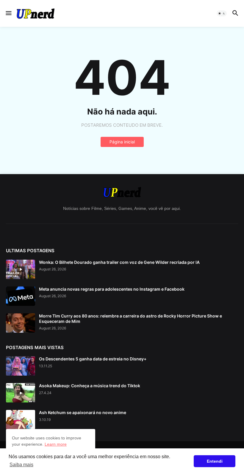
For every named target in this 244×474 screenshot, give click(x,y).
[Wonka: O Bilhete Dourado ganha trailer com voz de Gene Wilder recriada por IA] (20, 269)
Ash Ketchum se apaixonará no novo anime (82, 412)
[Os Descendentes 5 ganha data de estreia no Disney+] (20, 366)
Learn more (56, 444)
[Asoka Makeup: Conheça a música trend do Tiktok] (20, 392)
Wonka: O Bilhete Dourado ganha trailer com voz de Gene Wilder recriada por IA (119, 262)
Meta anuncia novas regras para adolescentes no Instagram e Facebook (111, 289)
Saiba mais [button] (21, 464)
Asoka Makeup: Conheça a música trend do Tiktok (89, 385)
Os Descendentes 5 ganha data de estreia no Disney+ (92, 358)
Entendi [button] (215, 461)
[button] (8, 13)
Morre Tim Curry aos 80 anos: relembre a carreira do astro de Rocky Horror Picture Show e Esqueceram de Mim (130, 318)
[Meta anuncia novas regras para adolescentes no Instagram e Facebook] (20, 296)
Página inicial (122, 141)
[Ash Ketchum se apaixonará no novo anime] (20, 419)
